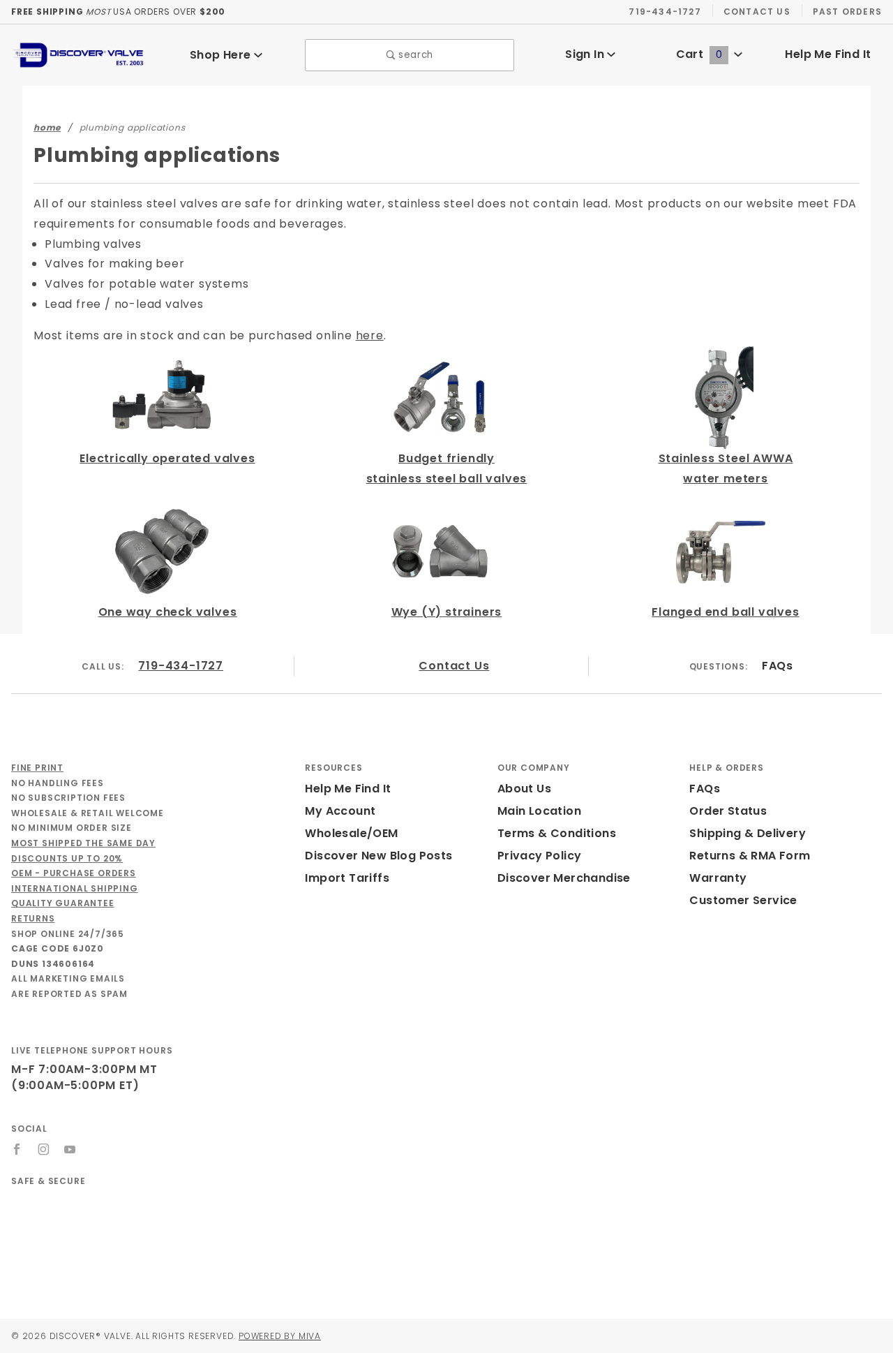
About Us (524, 789)
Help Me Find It (828, 54)
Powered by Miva (280, 1336)
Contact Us (756, 11)
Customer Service (743, 900)
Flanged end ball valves (725, 612)
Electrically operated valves (167, 458)
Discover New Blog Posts (378, 856)
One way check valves (167, 612)
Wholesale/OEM (351, 833)
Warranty (717, 878)
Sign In (586, 54)
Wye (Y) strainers (446, 612)
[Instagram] (44, 1149)
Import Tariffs (347, 878)
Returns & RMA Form (749, 856)
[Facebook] (17, 1149)
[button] (153, 1226)
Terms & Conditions (556, 833)
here (370, 335)
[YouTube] (70, 1149)
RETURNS (33, 918)
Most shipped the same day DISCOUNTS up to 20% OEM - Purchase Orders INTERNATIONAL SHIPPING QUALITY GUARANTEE (83, 873)
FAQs (777, 666)
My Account (340, 811)
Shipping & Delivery (747, 833)
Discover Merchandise (564, 878)
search (414, 54)
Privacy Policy (539, 856)
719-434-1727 (664, 11)
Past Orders (847, 11)
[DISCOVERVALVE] (79, 54)
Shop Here (222, 55)
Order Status (728, 811)
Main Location (539, 811)
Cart (699, 54)
